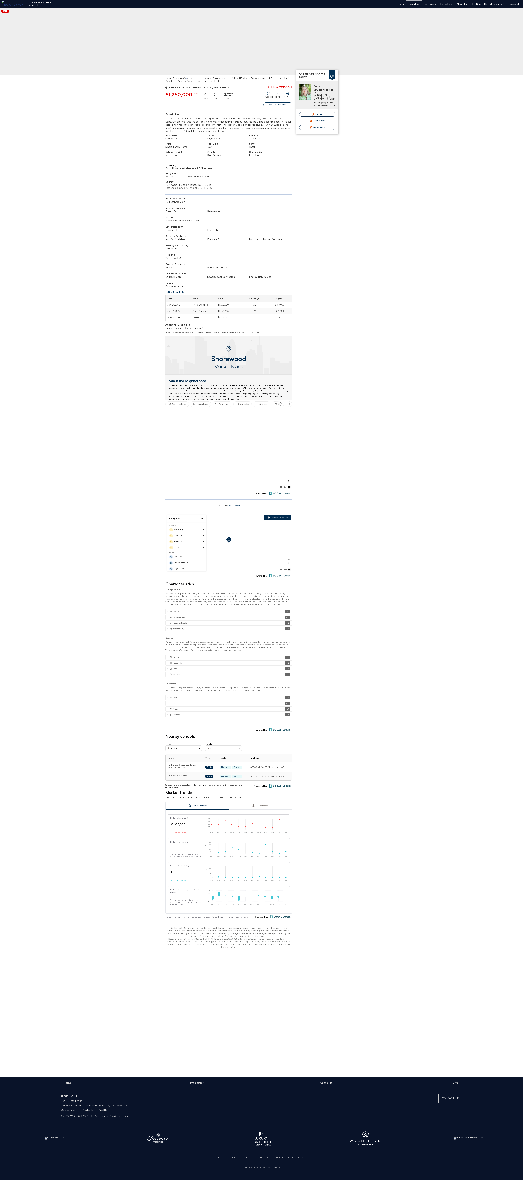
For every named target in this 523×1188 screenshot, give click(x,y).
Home (401, 4)
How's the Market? (495, 5)
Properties (414, 5)
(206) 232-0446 (84, 1116)
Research (514, 4)
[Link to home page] (14, 4)
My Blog (476, 4)
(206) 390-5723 (68, 1116)
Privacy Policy (241, 1157)
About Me (463, 5)
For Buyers (431, 5)
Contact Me (450, 1098)
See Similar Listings (278, 105)
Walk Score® (234, 506)
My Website (319, 127)
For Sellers (447, 5)
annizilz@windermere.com (115, 1116)
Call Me (319, 114)
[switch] (268, 96)
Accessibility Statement (267, 1157)
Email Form (319, 121)
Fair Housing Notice (296, 1157)
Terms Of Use (222, 1157)
